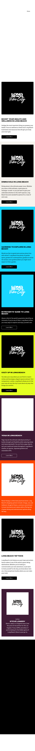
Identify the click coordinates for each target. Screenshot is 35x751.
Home (28, 11)
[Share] (33, 11)
